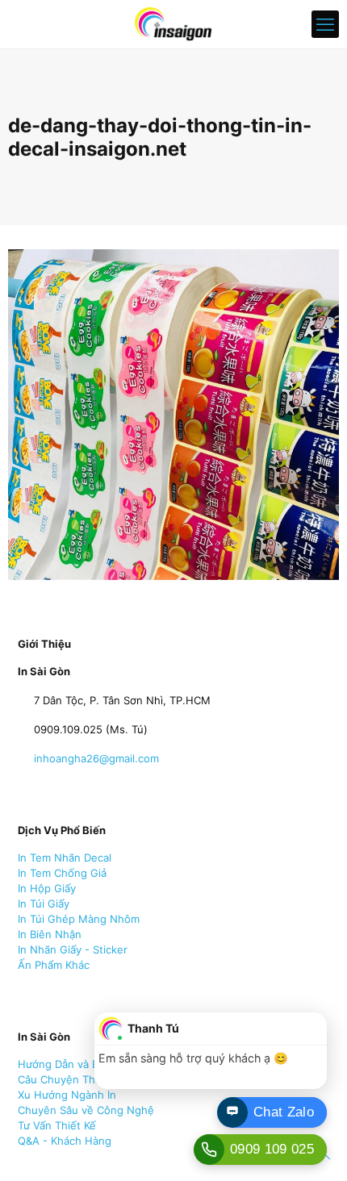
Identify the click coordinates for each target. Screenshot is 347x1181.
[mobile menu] (325, 24)
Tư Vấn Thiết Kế (57, 1125)
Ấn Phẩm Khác (54, 964)
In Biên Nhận (50, 934)
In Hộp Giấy (47, 888)
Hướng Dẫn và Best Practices (91, 1064)
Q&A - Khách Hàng (64, 1140)
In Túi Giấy (43, 903)
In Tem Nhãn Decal (64, 857)
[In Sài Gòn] (173, 24)
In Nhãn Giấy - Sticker (73, 949)
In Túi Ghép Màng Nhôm (79, 918)
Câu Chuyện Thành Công (81, 1079)
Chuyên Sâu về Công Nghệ (86, 1110)
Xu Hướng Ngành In (67, 1094)
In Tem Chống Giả (62, 872)
